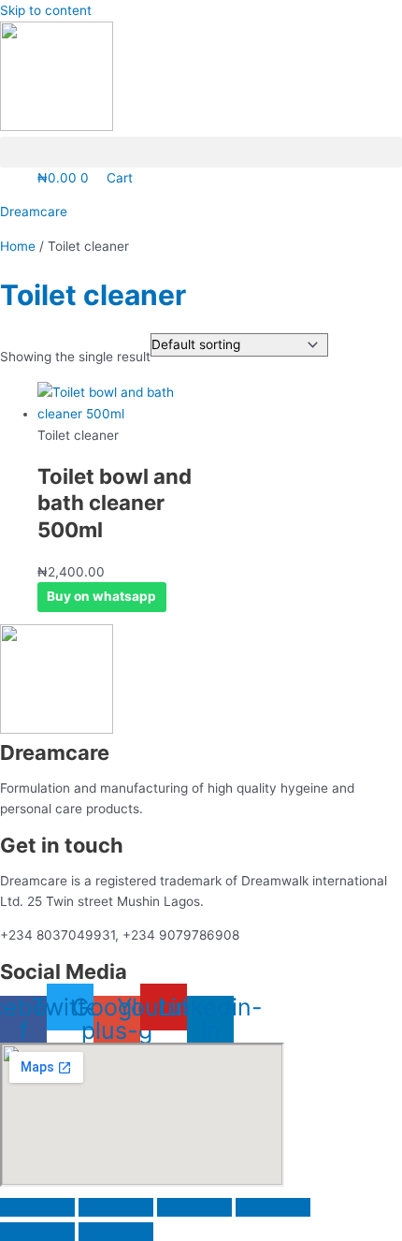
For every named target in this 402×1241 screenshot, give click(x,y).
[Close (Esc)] (273, 1207)
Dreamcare (33, 211)
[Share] (194, 1207)
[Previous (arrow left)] (37, 1231)
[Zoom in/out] (37, 1207)
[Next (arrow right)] (116, 1231)
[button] (201, 152)
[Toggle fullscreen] (116, 1207)
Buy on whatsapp (101, 596)
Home (18, 246)
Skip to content (46, 10)
